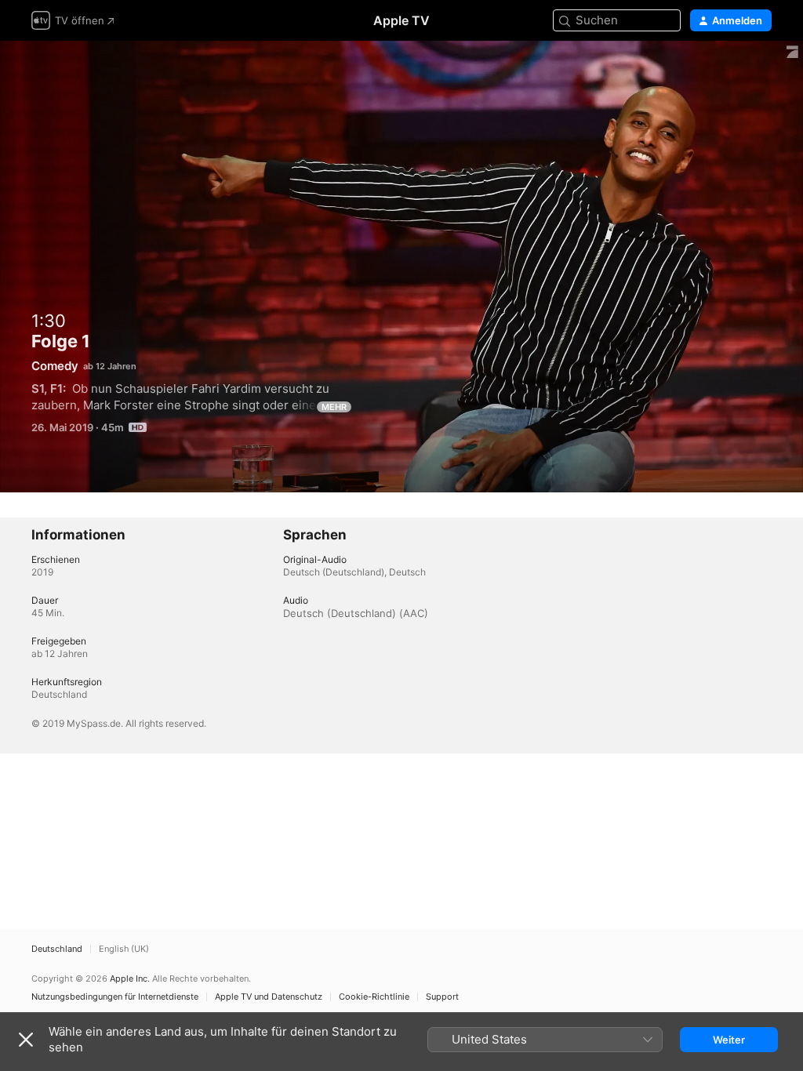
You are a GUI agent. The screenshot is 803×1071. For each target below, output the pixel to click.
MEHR (334, 406)
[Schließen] (26, 1040)
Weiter (729, 1039)
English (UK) (124, 949)
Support (442, 997)
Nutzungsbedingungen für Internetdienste (114, 997)
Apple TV (401, 20)
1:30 (48, 320)
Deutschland (56, 949)
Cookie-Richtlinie (374, 997)
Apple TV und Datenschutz (268, 997)
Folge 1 (401, 266)
